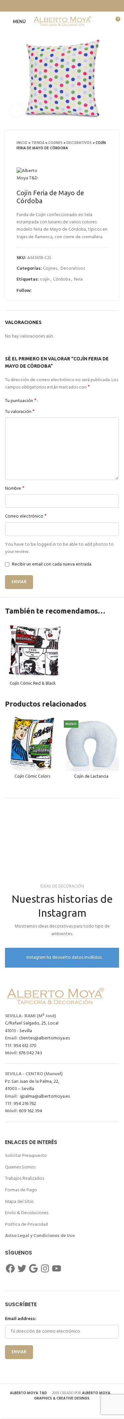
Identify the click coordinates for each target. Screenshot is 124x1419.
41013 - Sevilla (18, 1031)
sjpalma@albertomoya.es (44, 1096)
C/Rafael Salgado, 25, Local (32, 1023)
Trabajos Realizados (24, 1178)
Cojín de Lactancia (91, 776)
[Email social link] (58, 6)
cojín (45, 279)
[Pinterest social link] (66, 6)
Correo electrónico (26, 516)
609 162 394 (30, 1111)
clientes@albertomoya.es (44, 1038)
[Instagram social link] (52, 291)
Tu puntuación (20, 400)
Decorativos (79, 143)
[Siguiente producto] (104, 157)
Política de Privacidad (26, 1224)
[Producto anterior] (91, 157)
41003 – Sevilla (19, 1089)
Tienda (37, 143)
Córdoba (61, 279)
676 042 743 (30, 1053)
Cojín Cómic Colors (33, 776)
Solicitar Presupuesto (26, 1156)
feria (78, 279)
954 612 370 (24, 1046)
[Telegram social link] (83, 6)
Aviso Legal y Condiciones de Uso (40, 1236)
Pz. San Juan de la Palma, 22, (32, 1081)
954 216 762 (24, 1104)
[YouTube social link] (60, 291)
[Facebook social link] (40, 6)
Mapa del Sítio (19, 1202)
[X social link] (49, 6)
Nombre (14, 488)
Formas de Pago (21, 1190)
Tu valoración (20, 412)
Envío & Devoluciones (26, 1213)
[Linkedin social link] (75, 6)
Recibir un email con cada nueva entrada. (52, 564)
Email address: (20, 1319)
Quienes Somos (20, 1167)
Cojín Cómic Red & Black (33, 683)
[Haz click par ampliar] (16, 110)
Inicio (22, 143)
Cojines (55, 143)
